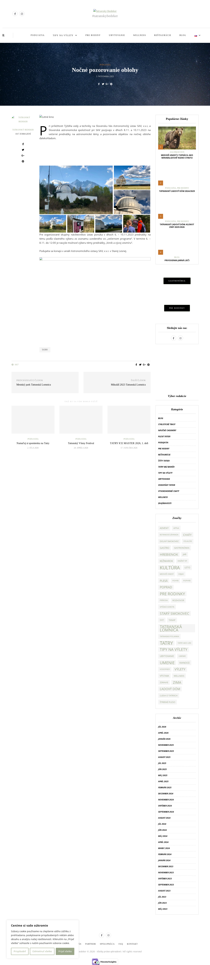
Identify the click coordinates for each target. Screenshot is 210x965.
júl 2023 (162, 896)
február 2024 (164, 854)
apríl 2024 (163, 842)
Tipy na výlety (63, 35)
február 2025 (164, 787)
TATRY (45, 350)
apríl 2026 (163, 732)
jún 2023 (162, 902)
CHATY (187, 535)
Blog (182, 35)
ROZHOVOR (178, 600)
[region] (43, 939)
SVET (162, 620)
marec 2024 (164, 848)
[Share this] (99, 84)
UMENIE (167, 662)
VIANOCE (184, 662)
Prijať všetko (65, 951)
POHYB (175, 580)
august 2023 (164, 890)
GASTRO (164, 547)
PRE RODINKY (177, 308)
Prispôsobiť (20, 951)
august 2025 (164, 757)
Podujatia (38, 35)
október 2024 (165, 805)
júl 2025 (162, 763)
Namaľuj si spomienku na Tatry (33, 443)
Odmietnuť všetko (42, 951)
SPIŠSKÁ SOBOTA (167, 607)
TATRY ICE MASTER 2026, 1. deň (129, 443)
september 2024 (166, 811)
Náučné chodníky (167, 430)
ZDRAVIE (164, 682)
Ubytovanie (117, 35)
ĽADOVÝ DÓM (170, 689)
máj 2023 (162, 909)
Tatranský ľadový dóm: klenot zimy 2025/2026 (177, 225)
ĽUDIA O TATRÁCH (169, 695)
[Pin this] (111, 84)
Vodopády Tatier (166, 485)
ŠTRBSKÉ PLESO (167, 702)
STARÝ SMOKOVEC (174, 613)
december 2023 (165, 866)
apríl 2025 (163, 781)
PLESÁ (164, 581)
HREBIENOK (169, 554)
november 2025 (166, 745)
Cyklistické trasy (166, 424)
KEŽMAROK (166, 561)
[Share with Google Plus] (107, 84)
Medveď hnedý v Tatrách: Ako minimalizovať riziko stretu (177, 156)
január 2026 (164, 739)
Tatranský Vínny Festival (81, 443)
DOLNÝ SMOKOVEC (169, 541)
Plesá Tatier (164, 436)
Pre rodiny (93, 35)
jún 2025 (162, 769)
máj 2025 (162, 775)
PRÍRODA (164, 600)
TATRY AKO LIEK (184, 643)
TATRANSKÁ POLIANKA (169, 636)
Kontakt (132, 944)
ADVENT (164, 528)
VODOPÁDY (165, 669)
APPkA (176, 528)
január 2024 (164, 860)
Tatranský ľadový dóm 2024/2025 (177, 191)
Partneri (90, 944)
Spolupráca (107, 944)
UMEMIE (182, 656)
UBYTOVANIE (167, 656)
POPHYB (186, 580)
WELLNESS (179, 675)
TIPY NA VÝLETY (173, 649)
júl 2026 (162, 726)
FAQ (121, 944)
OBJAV (181, 574)
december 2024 (165, 793)
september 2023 (166, 884)
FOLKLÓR (188, 541)
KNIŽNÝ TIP (182, 561)
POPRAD (166, 587)
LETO (187, 567)
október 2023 (165, 878)
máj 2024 (162, 836)
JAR (184, 554)
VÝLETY (180, 669)
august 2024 (164, 817)
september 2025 (166, 751)
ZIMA (177, 682)
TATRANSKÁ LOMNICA (171, 628)
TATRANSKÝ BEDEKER (23, 130)
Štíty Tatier (163, 460)
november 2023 (166, 872)
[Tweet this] (103, 84)
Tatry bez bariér (166, 466)
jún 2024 (162, 830)
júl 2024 (162, 824)
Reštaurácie (162, 35)
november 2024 (166, 799)
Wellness (139, 35)
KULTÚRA (170, 567)
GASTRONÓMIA (177, 281)
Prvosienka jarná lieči (177, 260)
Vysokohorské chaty (168, 491)
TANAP (172, 620)
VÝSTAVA (164, 675)
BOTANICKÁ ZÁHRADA (169, 535)
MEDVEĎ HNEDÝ (167, 574)
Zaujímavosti (177, 152)
